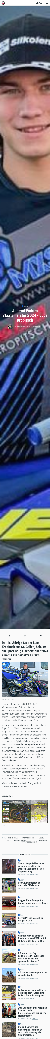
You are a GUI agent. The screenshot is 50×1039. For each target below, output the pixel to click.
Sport (26, 306)
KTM (33, 998)
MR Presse (35, 874)
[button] (9, 635)
